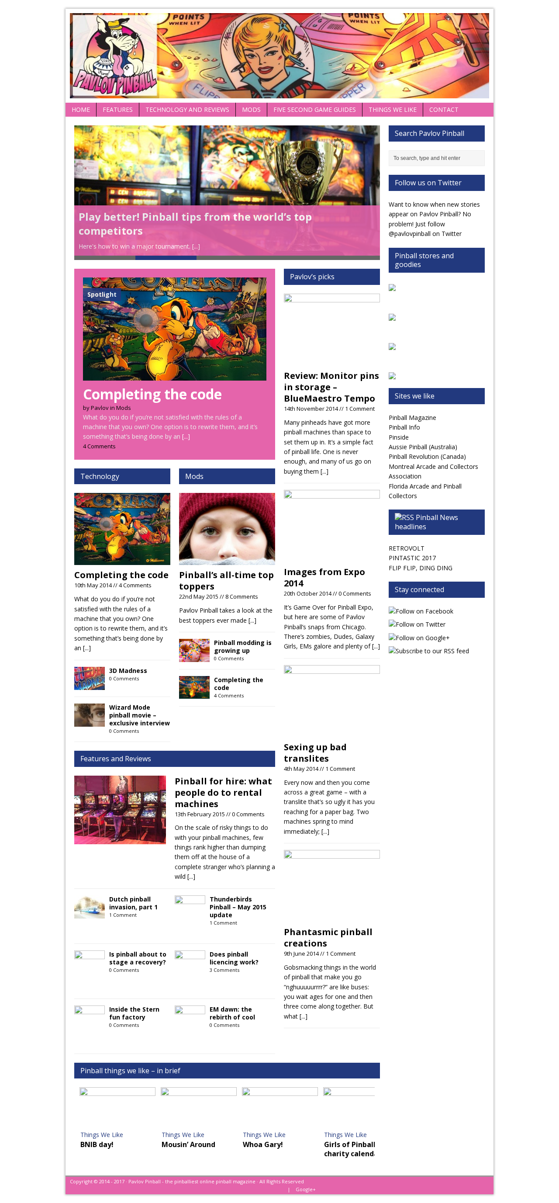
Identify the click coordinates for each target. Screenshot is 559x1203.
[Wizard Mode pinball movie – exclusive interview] (89, 721)
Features (118, 109)
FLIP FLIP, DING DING (420, 568)
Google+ (306, 1189)
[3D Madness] (89, 684)
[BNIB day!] (117, 1108)
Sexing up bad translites (315, 752)
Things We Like (393, 109)
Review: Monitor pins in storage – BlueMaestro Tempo (331, 387)
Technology (99, 476)
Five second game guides (314, 109)
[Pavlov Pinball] (279, 56)
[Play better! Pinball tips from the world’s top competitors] (227, 190)
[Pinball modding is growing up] (194, 657)
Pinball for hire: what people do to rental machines (223, 792)
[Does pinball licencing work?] (190, 968)
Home (81, 109)
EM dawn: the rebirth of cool (232, 1013)
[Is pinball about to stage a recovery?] (89, 968)
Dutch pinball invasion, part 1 (133, 903)
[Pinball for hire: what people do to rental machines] (120, 839)
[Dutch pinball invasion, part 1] (89, 913)
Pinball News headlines (426, 522)
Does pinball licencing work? (234, 958)
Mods (251, 109)
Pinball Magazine (412, 417)
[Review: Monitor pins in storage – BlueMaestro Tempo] (332, 361)
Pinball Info (404, 427)
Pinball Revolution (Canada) (427, 456)
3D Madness (128, 670)
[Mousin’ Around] (199, 1108)
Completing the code (121, 575)
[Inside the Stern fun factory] (89, 1023)
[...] (196, 246)
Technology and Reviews (187, 109)
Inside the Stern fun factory (134, 1013)
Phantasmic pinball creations (328, 937)
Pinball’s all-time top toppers (226, 580)
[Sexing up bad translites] (332, 732)
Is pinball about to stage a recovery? (137, 958)
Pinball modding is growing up (243, 646)
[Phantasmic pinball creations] (332, 917)
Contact (444, 109)
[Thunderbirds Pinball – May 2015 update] (190, 913)
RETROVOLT (406, 548)
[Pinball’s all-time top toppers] (227, 560)
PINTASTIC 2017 (412, 558)
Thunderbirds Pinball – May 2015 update (238, 907)
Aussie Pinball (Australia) (423, 447)
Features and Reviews (115, 758)
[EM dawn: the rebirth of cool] (190, 1023)
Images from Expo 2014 (324, 577)
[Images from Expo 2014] (332, 557)
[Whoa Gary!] (280, 1108)
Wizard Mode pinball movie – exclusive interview (139, 715)
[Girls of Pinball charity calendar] (361, 1108)
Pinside (399, 437)
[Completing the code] (174, 375)
